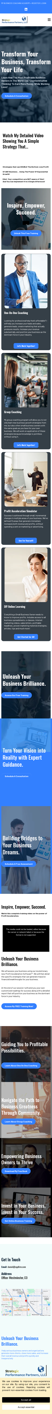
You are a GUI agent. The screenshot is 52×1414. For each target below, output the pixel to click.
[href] (26, 1302)
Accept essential (26, 1407)
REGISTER (36, 3)
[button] (49, 19)
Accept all (26, 1400)
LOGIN (43, 3)
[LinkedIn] (26, 9)
